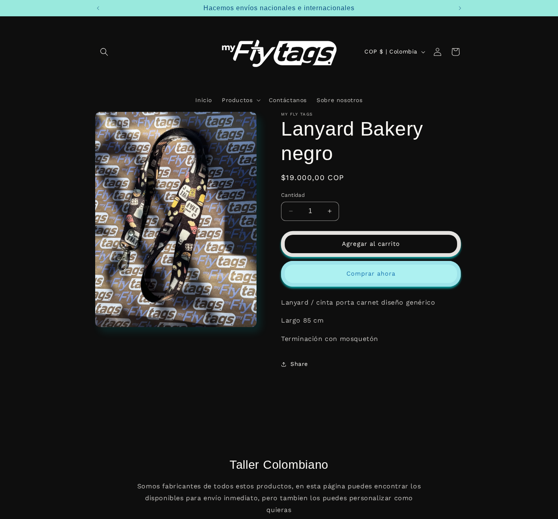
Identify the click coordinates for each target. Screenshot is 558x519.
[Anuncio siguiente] (460, 8)
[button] (104, 52)
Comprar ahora (370, 273)
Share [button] (299, 364)
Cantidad (293, 195)
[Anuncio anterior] (98, 8)
